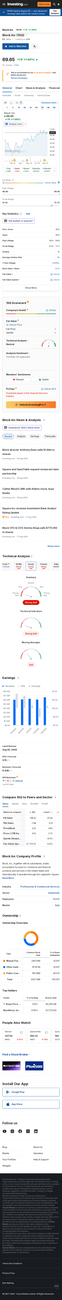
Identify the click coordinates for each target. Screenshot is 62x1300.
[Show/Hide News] (21, 102)
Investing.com (17, 517)
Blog (4, 1147)
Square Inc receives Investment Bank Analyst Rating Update (29, 510)
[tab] (18, 566)
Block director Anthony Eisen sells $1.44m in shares (28, 452)
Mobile (5, 1153)
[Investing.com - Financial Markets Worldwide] (18, 4)
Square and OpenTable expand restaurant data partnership (30, 471)
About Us (37, 1147)
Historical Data (43, 95)
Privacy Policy (8, 1273)
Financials (55, 87)
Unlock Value (50, 183)
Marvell (8, 1031)
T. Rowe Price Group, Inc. (16, 1004)
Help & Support (41, 1159)
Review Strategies (19, 78)
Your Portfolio (9, 1159)
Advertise (38, 1153)
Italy (57, 905)
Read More (8, 878)
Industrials (54, 893)
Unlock (32, 843)
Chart (18, 87)
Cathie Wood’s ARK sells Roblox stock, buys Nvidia (28, 491)
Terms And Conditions (12, 1263)
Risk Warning (8, 1283)
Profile (17, 95)
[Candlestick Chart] (5, 102)
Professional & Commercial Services (40, 886)
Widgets (6, 1165)
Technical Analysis (16, 556)
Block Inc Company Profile (21, 856)
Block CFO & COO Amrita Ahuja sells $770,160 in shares (29, 530)
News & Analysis (35, 87)
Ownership (29, 95)
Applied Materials (37, 1031)
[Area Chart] (11, 102)
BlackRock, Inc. (11, 1010)
